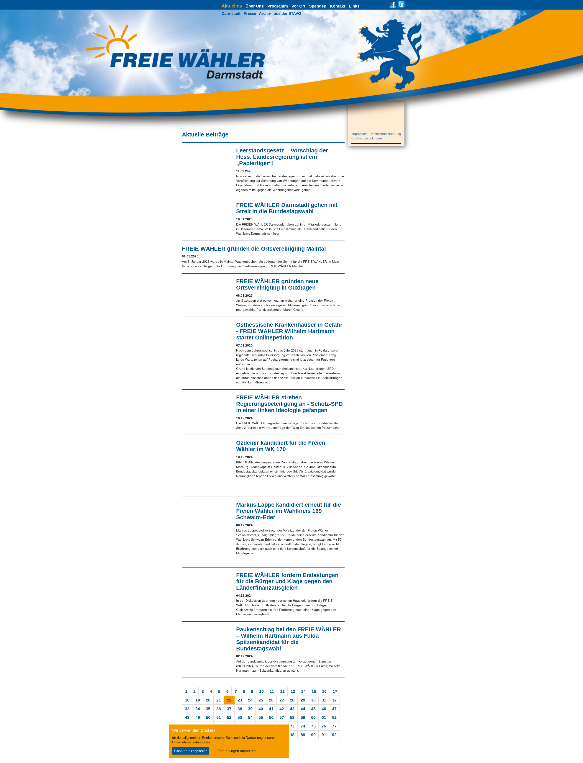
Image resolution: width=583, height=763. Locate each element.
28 (292, 700)
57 (281, 717)
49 (197, 717)
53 (240, 717)
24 (250, 700)
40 (260, 708)
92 (334, 734)
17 (335, 691)
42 (281, 708)
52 (229, 717)
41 (271, 708)
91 (324, 734)
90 (313, 734)
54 (250, 717)
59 (303, 717)
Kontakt (337, 6)
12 (282, 691)
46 (324, 708)
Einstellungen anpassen (236, 751)
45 (313, 708)
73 (292, 726)
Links (354, 6)
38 (240, 708)
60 (313, 717)
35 (208, 708)
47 (334, 708)
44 (303, 708)
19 (197, 700)
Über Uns (254, 6)
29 (303, 700)
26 (271, 700)
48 (187, 717)
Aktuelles (232, 5)
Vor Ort (298, 6)
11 (272, 691)
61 (324, 717)
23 (240, 700)
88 (292, 734)
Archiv (265, 13)
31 (324, 700)
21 (218, 700)
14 (303, 691)
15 (314, 691)
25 (260, 700)
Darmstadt (231, 13)
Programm (277, 6)
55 (260, 717)
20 (208, 700)
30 (313, 700)
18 (187, 700)
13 (293, 691)
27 (281, 700)
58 (292, 717)
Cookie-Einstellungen (366, 138)
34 (197, 708)
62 (334, 717)
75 (313, 726)
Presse (250, 13)
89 (303, 734)
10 (261, 691)
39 (250, 708)
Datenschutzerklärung (385, 134)
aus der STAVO (287, 13)
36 (218, 708)
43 (292, 708)
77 (334, 726)
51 (218, 717)
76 (324, 726)
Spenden (317, 6)
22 (229, 700)
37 (229, 708)
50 (208, 717)
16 (324, 691)
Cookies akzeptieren (190, 751)
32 (334, 700)
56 (271, 717)
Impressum (359, 134)
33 (187, 708)
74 (303, 726)
